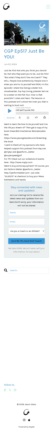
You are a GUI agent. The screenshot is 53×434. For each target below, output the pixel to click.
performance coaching (15, 353)
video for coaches (13, 370)
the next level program (15, 356)
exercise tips (10, 325)
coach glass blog (12, 304)
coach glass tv (11, 315)
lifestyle (8, 343)
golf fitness (10, 336)
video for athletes (13, 367)
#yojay (7, 294)
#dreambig (9, 287)
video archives (11, 363)
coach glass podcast (14, 311)
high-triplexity (11, 339)
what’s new (10, 374)
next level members (14, 346)
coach (7, 301)
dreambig (9, 322)
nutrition (8, 350)
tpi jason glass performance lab (20, 360)
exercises (8, 329)
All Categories (11, 283)
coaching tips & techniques (18, 318)
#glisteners (9, 290)
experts (8, 332)
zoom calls (9, 377)
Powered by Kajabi (26, 427)
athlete (7, 297)
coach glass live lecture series (19, 308)
